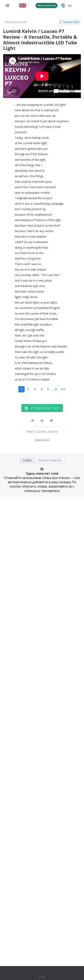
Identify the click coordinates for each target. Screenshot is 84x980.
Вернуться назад (16, 22)
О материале (42, 439)
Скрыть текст (71, 22)
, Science (52, 431)
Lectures (40, 431)
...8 (55, 389)
